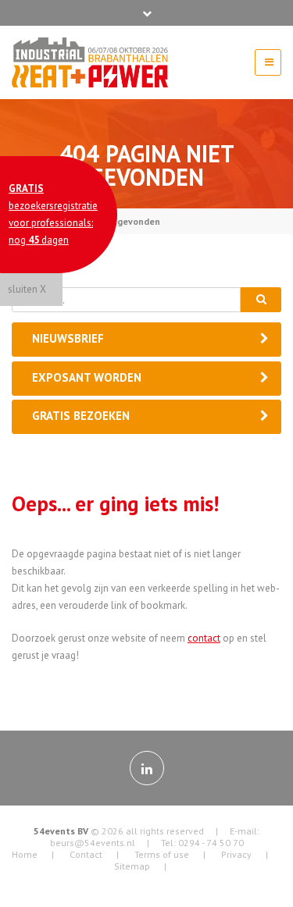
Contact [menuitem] (86, 854)
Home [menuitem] (25, 854)
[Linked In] (147, 768)
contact (204, 638)
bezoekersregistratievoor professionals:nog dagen (53, 214)
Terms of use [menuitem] (161, 854)
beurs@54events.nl (92, 842)
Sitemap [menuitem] (132, 866)
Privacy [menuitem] (236, 854)
